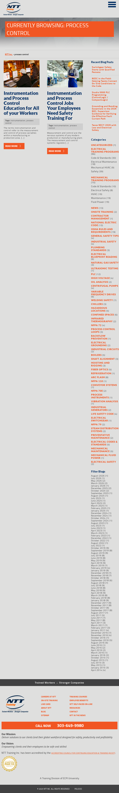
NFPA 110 (97, 381)
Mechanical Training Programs (105, 179)
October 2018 (98, 577)
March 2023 (97, 533)
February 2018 (99, 597)
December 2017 (99, 602)
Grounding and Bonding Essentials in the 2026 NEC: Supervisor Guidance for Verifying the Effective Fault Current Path (104, 112)
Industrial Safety (103, 241)
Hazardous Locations (99, 309)
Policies (78, 788)
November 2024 (99, 515)
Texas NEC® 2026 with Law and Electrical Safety (104, 127)
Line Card (45, 704)
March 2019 (97, 565)
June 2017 (96, 617)
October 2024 (98, 518)
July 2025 (96, 498)
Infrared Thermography (102, 320)
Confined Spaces (102, 314)
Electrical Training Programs (105, 150)
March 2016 (97, 652)
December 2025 (99, 488)
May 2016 (96, 647)
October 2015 (98, 657)
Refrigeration (101, 373)
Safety (94, 171)
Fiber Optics (99, 369)
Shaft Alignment (103, 358)
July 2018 (96, 585)
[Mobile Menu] (112, 4)
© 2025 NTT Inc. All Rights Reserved (53, 788)
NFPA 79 (96, 424)
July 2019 (96, 555)
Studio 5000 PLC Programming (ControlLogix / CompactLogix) (101, 96)
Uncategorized (101, 145)
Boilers (96, 355)
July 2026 (96, 478)
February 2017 (99, 627)
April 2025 (96, 503)
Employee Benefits (79, 700)
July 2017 (96, 615)
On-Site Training (49, 700)
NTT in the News (78, 715)
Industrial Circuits (105, 349)
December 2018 (99, 573)
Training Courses (78, 696)
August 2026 (98, 475)
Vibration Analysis (104, 401)
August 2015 (98, 660)
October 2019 (98, 548)
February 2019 (99, 568)
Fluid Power (97, 202)
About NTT (46, 707)
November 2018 (99, 575)
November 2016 (99, 635)
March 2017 (97, 625)
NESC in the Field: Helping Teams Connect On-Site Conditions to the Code (104, 82)
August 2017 (98, 612)
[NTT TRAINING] (15, 704)
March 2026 (97, 483)
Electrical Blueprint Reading (104, 255)
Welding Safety (102, 300)
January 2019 (98, 570)
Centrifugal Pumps (104, 285)
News (94, 208)
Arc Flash (98, 377)
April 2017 (96, 622)
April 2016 (96, 650)
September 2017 (100, 610)
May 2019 (96, 560)
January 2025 (98, 510)
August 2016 (98, 642)
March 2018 (97, 595)
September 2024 (100, 520)
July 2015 (96, 662)
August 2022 (98, 543)
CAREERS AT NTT (48, 696)
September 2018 (100, 580)
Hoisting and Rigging (100, 364)
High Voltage (100, 278)
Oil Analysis (99, 281)
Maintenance (98, 198)
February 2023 (99, 535)
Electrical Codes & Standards (104, 443)
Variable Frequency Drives (103, 293)
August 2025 (98, 495)
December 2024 (99, 513)
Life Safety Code (102, 413)
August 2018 (98, 582)
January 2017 (98, 630)
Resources (75, 707)
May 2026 (96, 480)
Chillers (97, 304)
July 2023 (96, 525)
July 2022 (96, 545)
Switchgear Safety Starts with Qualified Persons (103, 69)
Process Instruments (100, 396)
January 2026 (98, 485)
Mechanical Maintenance (100, 450)
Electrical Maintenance (104, 162)
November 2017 (99, 605)
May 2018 (96, 590)
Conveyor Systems (104, 385)
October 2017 (98, 607)
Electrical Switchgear (99, 419)
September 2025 (100, 493)
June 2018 (96, 587)
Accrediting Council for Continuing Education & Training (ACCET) (83, 753)
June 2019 (96, 558)
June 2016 (96, 645)
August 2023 (98, 523)
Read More (11, 146)
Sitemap (45, 715)
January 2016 (98, 655)
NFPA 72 (96, 325)
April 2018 (96, 592)
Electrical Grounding (99, 344)
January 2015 (98, 667)
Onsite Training (102, 211)
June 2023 (96, 528)
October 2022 (98, 540)
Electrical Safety (100, 190)
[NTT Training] (13, 8)
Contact (74, 711)
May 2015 (96, 665)
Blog (43, 711)
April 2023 (96, 530)
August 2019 (98, 553)
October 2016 (98, 637)
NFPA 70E (97, 390)
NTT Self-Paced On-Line (81, 704)
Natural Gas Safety (105, 262)
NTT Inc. (9, 54)
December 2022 (99, 538)
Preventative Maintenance (100, 436)
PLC (93, 274)
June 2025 (96, 500)
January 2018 (98, 600)
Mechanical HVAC (101, 167)
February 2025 (99, 508)
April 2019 (96, 563)
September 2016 (100, 640)
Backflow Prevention (99, 337)
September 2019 (100, 550)
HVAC (94, 194)
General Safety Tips (105, 235)
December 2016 (99, 632)
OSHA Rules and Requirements (102, 230)
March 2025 (97, 505)
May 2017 (96, 620)
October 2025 (98, 490)
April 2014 (96, 670)
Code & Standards (101, 158)
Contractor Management (100, 217)
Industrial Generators (99, 408)
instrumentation (18, 120)
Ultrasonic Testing (104, 268)
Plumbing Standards (98, 249)
